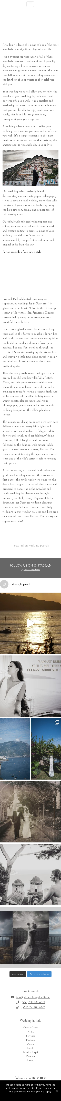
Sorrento (30, 1035)
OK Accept (24, 1096)
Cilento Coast (30, 1027)
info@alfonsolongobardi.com (33, 997)
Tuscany (31, 1060)
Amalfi (30, 1043)
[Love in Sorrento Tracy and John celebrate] (30, 623)
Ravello (30, 1047)
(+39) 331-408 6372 (33, 1002)
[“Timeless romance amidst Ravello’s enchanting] (30, 811)
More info (37, 1096)
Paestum (30, 1056)
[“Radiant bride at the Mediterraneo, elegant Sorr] (30, 686)
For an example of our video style (22, 252)
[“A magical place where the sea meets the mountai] (30, 749)
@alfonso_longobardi (30, 569)
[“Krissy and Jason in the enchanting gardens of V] (30, 874)
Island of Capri (30, 1052)
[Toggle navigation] (30, 4)
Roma (31, 1031)
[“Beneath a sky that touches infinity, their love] (30, 937)
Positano (30, 1039)
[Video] (41, 1079)
